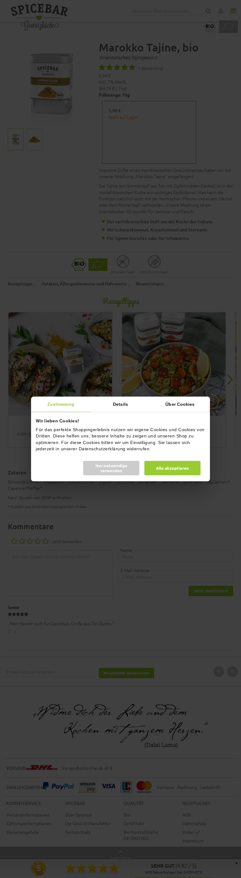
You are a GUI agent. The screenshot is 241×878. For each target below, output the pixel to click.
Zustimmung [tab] (61, 404)
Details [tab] (120, 404)
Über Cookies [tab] (180, 404)
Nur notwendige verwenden (111, 468)
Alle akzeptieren (172, 468)
